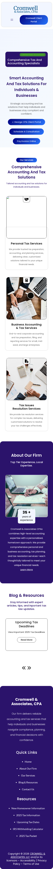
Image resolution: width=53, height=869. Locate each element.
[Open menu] (11, 20)
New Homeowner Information (28, 808)
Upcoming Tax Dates (28, 822)
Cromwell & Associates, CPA (26, 701)
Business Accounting (26, 324)
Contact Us (28, 789)
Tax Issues (26, 405)
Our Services (28, 775)
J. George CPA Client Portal (26, 121)
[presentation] (24, 668)
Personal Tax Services (26, 243)
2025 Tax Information (28, 815)
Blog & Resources (28, 782)
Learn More (26, 569)
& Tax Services (26, 328)
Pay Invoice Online (26, 141)
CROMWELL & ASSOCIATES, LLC (28, 855)
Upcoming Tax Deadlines (26, 624)
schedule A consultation (27, 131)
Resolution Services (27, 409)
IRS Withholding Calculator (28, 829)
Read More (28, 640)
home (28, 761)
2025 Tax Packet (28, 835)
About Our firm (28, 768)
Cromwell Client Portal (34, 20)
